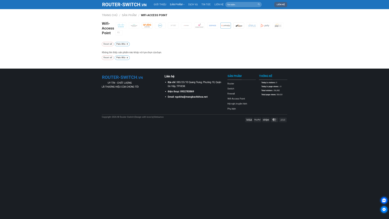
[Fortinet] (186, 26)
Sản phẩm (129, 15)
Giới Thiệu (160, 4)
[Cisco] (121, 26)
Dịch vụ (193, 4)
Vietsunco (159, 117)
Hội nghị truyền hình (237, 104)
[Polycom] (265, 26)
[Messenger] (384, 209)
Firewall (231, 93)
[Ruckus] (238, 26)
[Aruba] (147, 26)
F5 (118, 32)
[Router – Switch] (124, 4)
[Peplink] (278, 26)
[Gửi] (258, 4)
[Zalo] (384, 200)
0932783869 (187, 91)
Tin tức (206, 4)
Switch (230, 88)
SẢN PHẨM (176, 4)
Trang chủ (109, 15)
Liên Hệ (219, 4)
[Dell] (160, 26)
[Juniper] (173, 26)
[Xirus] (252, 26)
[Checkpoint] (199, 26)
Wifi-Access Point (236, 98)
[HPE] (134, 26)
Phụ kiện (231, 109)
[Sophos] (212, 26)
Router (230, 83)
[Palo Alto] (225, 26)
